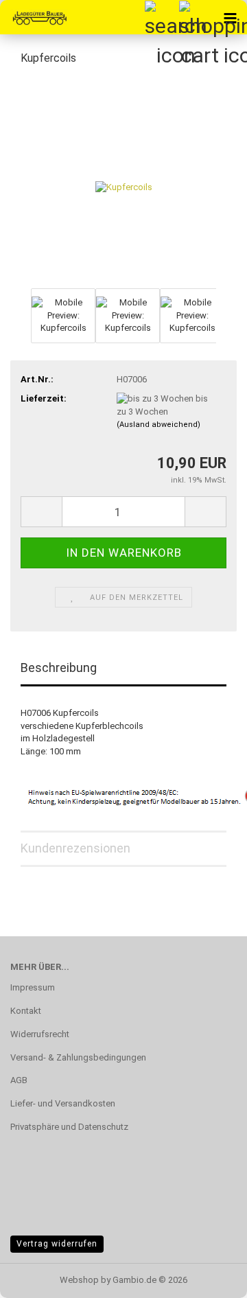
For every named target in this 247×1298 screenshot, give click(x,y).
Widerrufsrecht (39, 1034)
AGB (18, 1080)
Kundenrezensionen (75, 848)
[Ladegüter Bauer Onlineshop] (34, 17)
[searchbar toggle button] (161, 17)
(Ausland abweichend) (158, 424)
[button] (41, 511)
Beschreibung (59, 667)
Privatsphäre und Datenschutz (69, 1127)
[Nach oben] (209, 1277)
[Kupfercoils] (123, 181)
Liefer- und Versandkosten (62, 1103)
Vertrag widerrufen (56, 1244)
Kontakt (25, 1011)
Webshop (79, 1280)
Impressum (32, 987)
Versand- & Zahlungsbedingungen (78, 1057)
